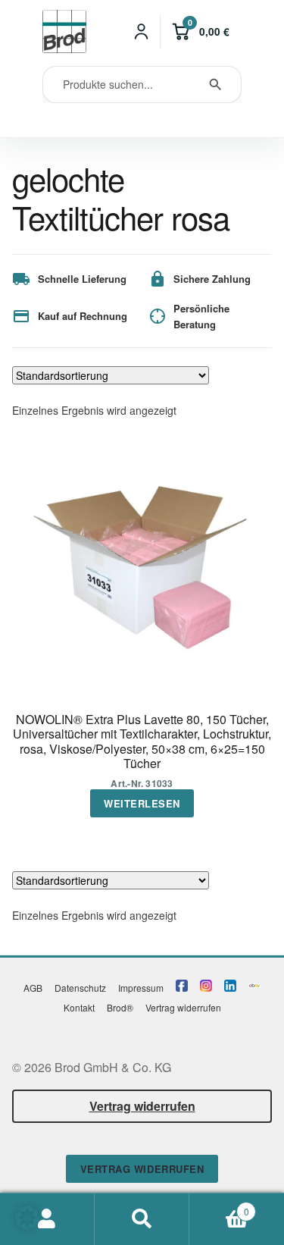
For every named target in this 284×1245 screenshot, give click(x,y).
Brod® (120, 1007)
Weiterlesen (142, 803)
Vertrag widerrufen (183, 1007)
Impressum (141, 987)
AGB (32, 987)
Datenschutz (80, 987)
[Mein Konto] (142, 32)
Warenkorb (219, 1206)
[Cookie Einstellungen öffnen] (27, 1225)
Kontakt (79, 1007)
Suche (142, 1219)
